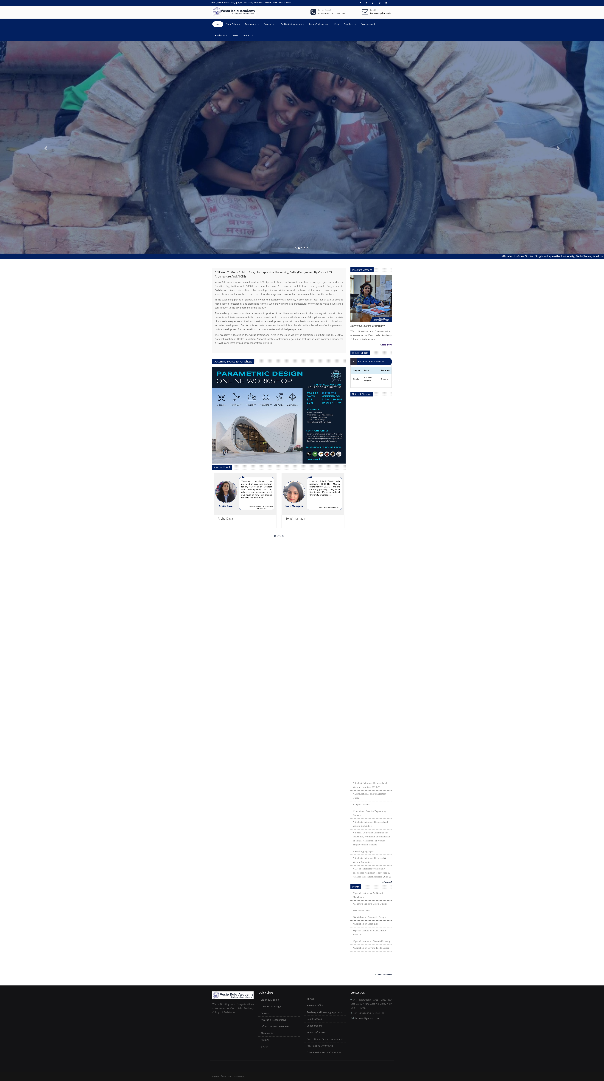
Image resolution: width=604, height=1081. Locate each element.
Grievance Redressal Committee (324, 1052)
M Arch (311, 998)
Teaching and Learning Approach (324, 1012)
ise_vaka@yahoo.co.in (367, 1018)
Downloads (349, 24)
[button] (45, 147)
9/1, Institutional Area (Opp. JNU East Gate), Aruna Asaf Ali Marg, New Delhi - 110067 (252, 2)
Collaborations (314, 1025)
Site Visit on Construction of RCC (370, 915)
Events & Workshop (318, 24)
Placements (267, 1033)
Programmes (251, 24)
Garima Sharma (296, 518)
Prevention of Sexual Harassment (325, 1039)
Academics (269, 24)
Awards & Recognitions (273, 1019)
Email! (373, 10)
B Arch (264, 1046)
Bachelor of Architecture (371, 361)
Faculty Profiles (315, 1005)
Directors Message (271, 1006)
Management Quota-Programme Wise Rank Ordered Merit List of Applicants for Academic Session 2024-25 (372, 763)
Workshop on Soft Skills (366, 963)
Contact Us (248, 35)
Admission (220, 35)
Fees (336, 24)
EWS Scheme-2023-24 (365, 843)
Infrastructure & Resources (275, 1026)
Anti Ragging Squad (364, 723)
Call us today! (324, 10)
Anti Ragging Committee (320, 1045)
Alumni (265, 1039)
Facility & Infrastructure (291, 24)
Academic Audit (368, 24)
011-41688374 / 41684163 (369, 1013)
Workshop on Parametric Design (370, 956)
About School (232, 24)
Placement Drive (362, 950)
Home (218, 24)
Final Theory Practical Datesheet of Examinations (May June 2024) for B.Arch (371, 854)
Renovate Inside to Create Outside (370, 943)
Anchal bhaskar (228, 518)
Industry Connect (316, 1032)
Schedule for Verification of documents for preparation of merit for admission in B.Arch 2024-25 (372, 799)
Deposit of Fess (362, 676)
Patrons (265, 1013)
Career (235, 35)
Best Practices (314, 1018)
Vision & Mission (270, 999)
